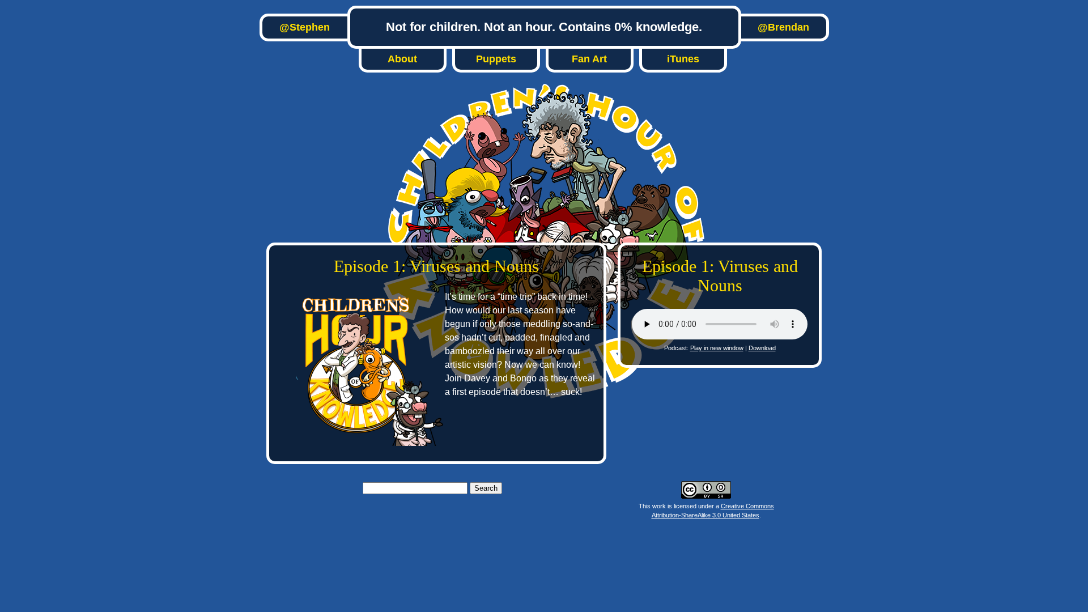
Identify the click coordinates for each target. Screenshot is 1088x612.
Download (762, 348)
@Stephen (304, 27)
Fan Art (589, 59)
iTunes (683, 59)
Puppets (496, 59)
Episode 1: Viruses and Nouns (436, 266)
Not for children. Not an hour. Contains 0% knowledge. (544, 27)
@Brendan (783, 27)
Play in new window (716, 348)
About (402, 59)
